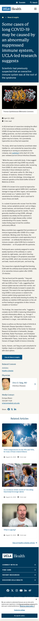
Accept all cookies (19, 615)
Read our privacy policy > (27, 606)
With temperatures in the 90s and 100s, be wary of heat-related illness (19, 451)
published (15, 153)
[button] (20, 2)
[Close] (36, 599)
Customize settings (19, 610)
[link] (8, 409)
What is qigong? (10, 530)
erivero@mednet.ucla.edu (11, 403)
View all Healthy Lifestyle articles (23, 543)
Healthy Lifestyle (7, 371)
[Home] (3, 17)
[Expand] (35, 565)
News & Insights (13, 17)
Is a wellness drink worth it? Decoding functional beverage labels (18, 491)
